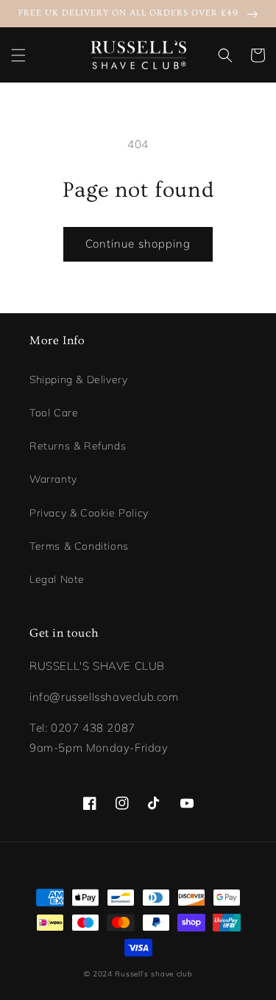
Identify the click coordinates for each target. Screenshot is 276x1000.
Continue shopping (138, 244)
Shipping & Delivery (78, 379)
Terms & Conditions (79, 546)
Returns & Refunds (77, 445)
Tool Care (53, 412)
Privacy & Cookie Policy (89, 513)
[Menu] (18, 55)
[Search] (225, 55)
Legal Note (57, 579)
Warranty (53, 479)
